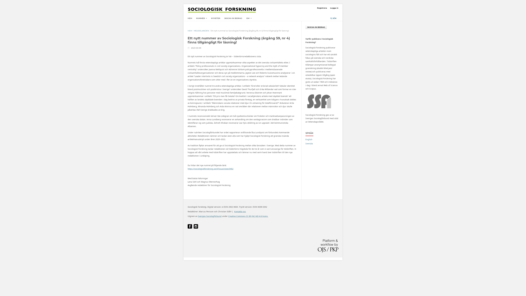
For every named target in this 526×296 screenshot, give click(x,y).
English (308, 139)
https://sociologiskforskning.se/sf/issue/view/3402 (210, 168)
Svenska (309, 143)
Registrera (322, 8)
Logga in (334, 8)
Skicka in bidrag (233, 18)
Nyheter (215, 18)
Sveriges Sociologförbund (209, 216)
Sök (334, 18)
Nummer (200, 18)
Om (248, 18)
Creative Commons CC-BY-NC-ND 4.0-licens (248, 216)
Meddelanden (201, 31)
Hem (190, 18)
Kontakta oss (240, 211)
